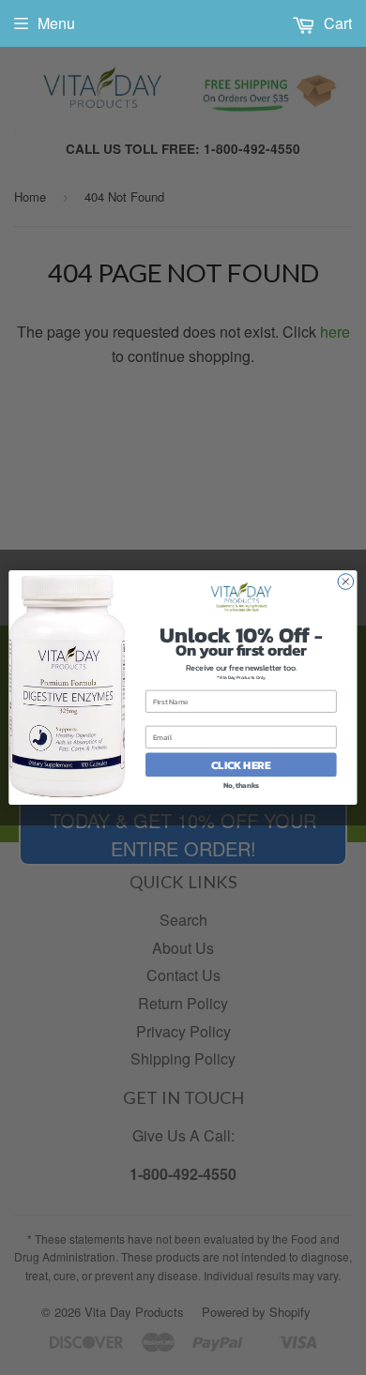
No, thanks (241, 784)
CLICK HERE (240, 764)
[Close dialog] (346, 582)
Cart (336, 23)
